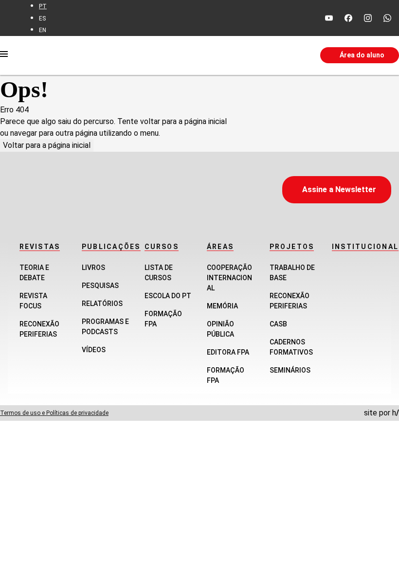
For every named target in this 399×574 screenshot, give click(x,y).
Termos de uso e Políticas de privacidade (54, 413)
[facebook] (348, 18)
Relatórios (102, 303)
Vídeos (94, 350)
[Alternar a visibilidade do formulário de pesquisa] (246, 55)
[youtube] (329, 18)
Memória (222, 306)
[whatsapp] (387, 18)
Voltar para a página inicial (47, 145)
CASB (278, 324)
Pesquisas (100, 285)
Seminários (290, 370)
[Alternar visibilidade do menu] (4, 55)
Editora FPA (228, 352)
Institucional (365, 247)
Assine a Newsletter (339, 189)
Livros (93, 267)
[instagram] (368, 18)
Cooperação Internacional (229, 278)
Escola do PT (168, 296)
